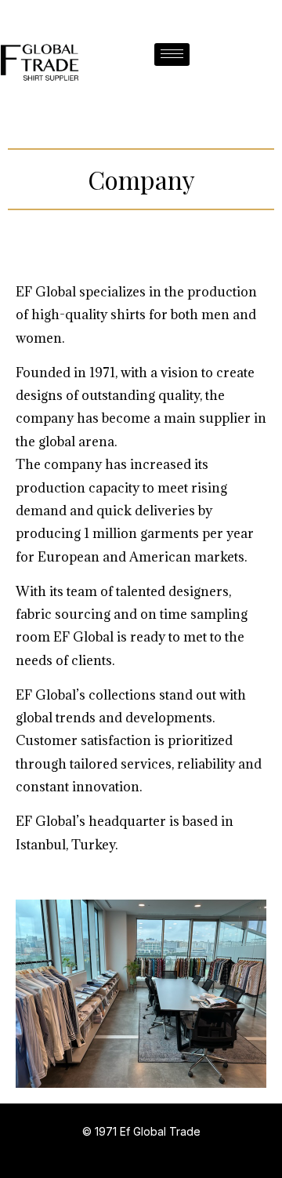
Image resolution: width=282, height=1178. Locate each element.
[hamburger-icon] (172, 54)
